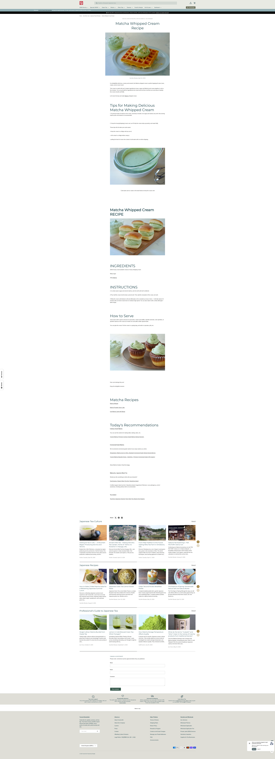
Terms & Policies (154, 720)
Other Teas (120, 7)
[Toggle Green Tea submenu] (108, 7)
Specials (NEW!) (94, 7)
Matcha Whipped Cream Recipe (108, 15)
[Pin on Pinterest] (121, 517)
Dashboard (157, 7)
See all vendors (122, 702)
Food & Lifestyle (138, 7)
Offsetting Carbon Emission (121, 734)
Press (116, 728)
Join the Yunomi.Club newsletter (45, 10)
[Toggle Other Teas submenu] (124, 7)
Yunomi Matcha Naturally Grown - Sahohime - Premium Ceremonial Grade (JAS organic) (132, 457)
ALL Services (183, 720)
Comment (112, 676)
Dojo (184, 702)
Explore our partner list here (162, 12)
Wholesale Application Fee (187, 728)
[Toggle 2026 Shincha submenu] (88, 7)
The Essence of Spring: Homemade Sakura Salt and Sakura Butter (180, 587)
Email (111, 669)
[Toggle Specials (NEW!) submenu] (99, 7)
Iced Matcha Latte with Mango (117, 411)
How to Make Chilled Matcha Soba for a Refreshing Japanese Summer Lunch (92, 588)
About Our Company (120, 722)
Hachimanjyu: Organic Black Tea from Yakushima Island (124, 481)
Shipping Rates (154, 722)
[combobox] (135, 3)
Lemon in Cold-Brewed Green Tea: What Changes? (121, 633)
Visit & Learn (147, 7)
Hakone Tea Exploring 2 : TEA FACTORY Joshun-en (178, 544)
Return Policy (153, 725)
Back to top (137, 708)
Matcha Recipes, (131, 18)
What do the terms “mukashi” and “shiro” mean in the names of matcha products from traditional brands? (181, 634)
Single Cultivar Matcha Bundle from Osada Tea (92, 633)
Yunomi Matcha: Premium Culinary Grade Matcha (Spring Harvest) (127, 436)
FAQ (151, 737)
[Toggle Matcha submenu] (115, 7)
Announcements (154, 740)
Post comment (115, 689)
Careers (117, 725)
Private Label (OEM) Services (188, 731)
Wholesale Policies (185, 722)
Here (128, 465)
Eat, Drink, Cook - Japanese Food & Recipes (92, 15)
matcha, (124, 18)
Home (80, 15)
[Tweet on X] (115, 517)
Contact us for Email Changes (157, 731)
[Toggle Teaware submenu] (132, 7)
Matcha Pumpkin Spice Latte (117, 407)
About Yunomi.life (119, 720)
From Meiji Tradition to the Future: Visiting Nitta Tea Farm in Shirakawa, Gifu (152, 545)
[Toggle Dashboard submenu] (161, 7)
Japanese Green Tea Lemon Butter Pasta (121, 587)
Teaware (129, 7)
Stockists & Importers (185, 734)
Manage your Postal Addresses (158, 734)
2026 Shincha (83, 7)
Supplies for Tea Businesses (187, 737)
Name (111, 662)
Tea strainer (149, 18)
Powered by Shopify (91, 753)
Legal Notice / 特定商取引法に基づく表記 (125, 737)
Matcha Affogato (114, 403)
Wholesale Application (186, 725)
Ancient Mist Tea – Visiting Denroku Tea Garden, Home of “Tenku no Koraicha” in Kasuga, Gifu (121, 545)
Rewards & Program (155, 728)
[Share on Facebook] (118, 517)
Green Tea (104, 7)
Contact (116, 731)
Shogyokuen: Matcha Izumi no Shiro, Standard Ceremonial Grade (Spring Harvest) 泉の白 (133, 453)
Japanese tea (179, 700)
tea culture (186, 700)
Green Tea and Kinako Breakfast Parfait (150, 587)
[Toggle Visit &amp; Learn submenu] (152, 7)
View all (193, 521)
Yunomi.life (85, 753)
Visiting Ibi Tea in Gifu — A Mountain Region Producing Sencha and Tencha (92, 545)
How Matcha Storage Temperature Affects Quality (151, 633)
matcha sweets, (140, 18)
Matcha (112, 7)
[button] (194, 3)
